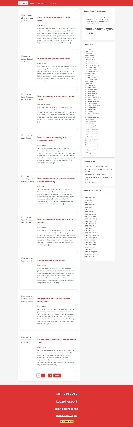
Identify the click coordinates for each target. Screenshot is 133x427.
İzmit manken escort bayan (93, 105)
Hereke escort (89, 83)
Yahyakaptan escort (91, 149)
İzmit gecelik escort (90, 99)
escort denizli (88, 200)
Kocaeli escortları (90, 127)
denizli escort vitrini (90, 253)
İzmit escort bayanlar (91, 93)
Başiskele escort (90, 59)
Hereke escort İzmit (92, 174)
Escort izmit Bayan (90, 73)
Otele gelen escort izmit (92, 139)
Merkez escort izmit (91, 137)
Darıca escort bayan (91, 67)
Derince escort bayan (91, 71)
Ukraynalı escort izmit (91, 147)
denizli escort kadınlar (90, 218)
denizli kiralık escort (90, 223)
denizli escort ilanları (90, 213)
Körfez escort (89, 135)
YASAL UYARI (42, 3)
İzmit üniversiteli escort (92, 113)
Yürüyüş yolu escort (91, 153)
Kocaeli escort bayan (91, 125)
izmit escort (66, 393)
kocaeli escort (66, 401)
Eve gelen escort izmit (91, 77)
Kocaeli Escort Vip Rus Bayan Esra (97, 169)
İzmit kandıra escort (91, 103)
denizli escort (88, 202)
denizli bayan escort (90, 199)
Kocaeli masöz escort (91, 129)
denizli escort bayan (90, 197)
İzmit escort (40, 186)
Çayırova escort (89, 61)
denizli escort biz (89, 256)
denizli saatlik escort (90, 221)
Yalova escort (89, 151)
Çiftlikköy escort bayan (92, 65)
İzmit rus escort (89, 111)
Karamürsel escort (90, 121)
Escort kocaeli (89, 75)
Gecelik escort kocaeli (91, 79)
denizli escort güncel (90, 241)
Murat (105, 166)
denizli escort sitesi (90, 227)
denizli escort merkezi (90, 237)
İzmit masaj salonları (91, 107)
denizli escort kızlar (90, 216)
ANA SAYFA (23, 3)
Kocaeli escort (41, 265)
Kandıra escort (89, 119)
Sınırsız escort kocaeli (91, 145)
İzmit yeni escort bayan (92, 117)
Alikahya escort (89, 57)
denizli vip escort (89, 230)
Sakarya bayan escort (91, 141)
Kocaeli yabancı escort (91, 133)
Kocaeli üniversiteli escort (92, 131)
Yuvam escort (89, 155)
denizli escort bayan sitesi (92, 254)
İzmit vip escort (89, 115)
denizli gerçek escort (90, 251)
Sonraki (57, 375)
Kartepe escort (89, 123)
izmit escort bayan (90, 91)
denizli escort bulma (90, 244)
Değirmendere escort (91, 69)
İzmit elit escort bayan (91, 89)
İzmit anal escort (42, 145)
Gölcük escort (89, 81)
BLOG (32, 3)
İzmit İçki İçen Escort (92, 166)
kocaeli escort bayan (66, 415)
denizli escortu (88, 211)
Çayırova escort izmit (43, 104)
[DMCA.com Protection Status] (67, 422)
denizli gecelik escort (90, 220)
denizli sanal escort (90, 214)
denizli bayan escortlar (91, 232)
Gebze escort (89, 53)
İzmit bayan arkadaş (91, 87)
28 (50, 375)
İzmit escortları (89, 95)
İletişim (87, 182)
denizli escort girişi (89, 239)
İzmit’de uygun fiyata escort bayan (97, 177)
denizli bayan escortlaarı (91, 235)
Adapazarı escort (42, 25)
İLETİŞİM (53, 3)
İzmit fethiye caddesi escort (93, 97)
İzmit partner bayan (90, 109)
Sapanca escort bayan (91, 143)
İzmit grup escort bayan (92, 101)
